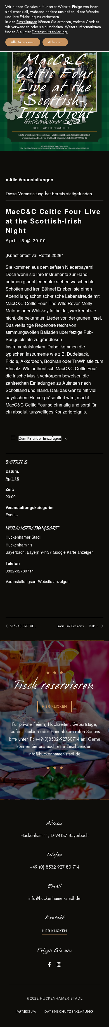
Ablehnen (55, 42)
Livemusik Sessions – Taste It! (78, 626)
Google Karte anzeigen (73, 552)
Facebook (49, 964)
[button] (54, 706)
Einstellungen (26, 21)
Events (12, 514)
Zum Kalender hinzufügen (40, 438)
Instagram (59, 964)
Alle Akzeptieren (23, 42)
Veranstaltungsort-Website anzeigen (38, 581)
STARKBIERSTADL (22, 626)
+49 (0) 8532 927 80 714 (54, 867)
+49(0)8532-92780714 (58, 739)
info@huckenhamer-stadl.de (54, 754)
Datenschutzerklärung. (50, 32)
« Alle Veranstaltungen (29, 179)
